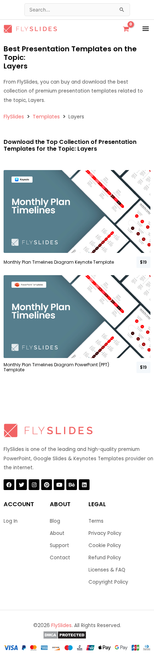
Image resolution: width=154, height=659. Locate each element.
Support (59, 545)
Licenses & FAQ (106, 569)
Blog (55, 521)
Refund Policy (104, 557)
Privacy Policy (104, 533)
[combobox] (77, 9)
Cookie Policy (104, 545)
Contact (60, 557)
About (57, 533)
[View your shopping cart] (126, 29)
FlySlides (14, 116)
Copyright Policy (108, 582)
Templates (46, 116)
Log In (11, 521)
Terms (96, 521)
